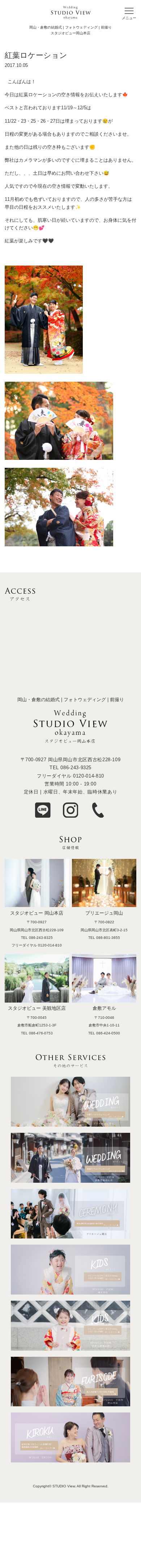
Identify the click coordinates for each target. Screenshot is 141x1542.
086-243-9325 (75, 767)
